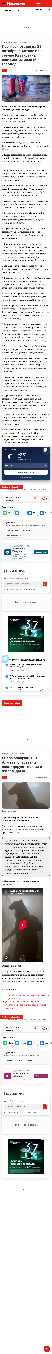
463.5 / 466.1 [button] (12, 10)
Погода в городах (26, 477)
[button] (43, 9)
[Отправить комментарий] (45, 584)
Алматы (10, 1060)
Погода (26, 530)
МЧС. (17, 832)
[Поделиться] (47, 1349)
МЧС (20, 1060)
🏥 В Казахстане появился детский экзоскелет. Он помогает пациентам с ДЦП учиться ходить (27, 690)
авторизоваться (23, 578)
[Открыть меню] (4, 3)
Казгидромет (12, 530)
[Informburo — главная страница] (17, 3)
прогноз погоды (14, 535)
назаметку (25, 42)
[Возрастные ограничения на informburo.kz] (38, 3)
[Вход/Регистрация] (43, 3)
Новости (15, 17)
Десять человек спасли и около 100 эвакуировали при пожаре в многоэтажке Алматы (25, 1004)
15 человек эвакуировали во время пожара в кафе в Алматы (27, 997)
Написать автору (43, 71)
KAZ (48, 4)
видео (23, 754)
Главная (5, 17)
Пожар (30, 1060)
